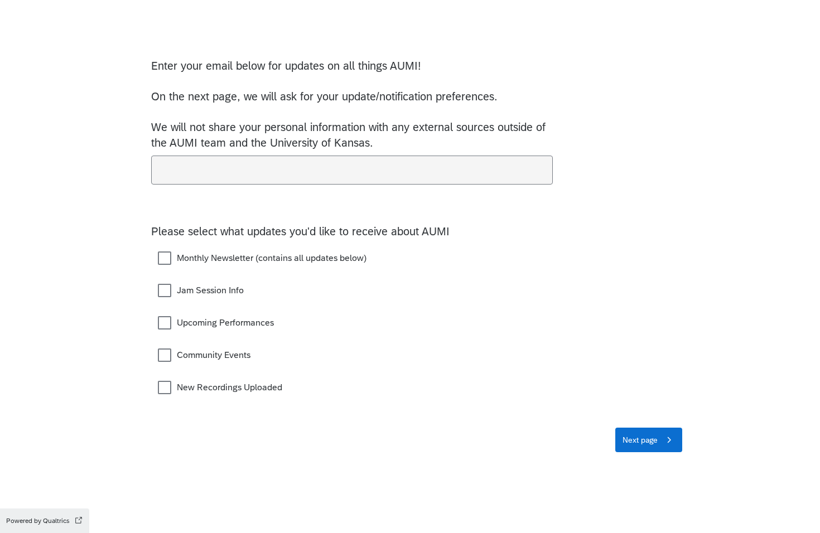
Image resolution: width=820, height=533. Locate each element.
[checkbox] (164, 258)
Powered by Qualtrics (38, 521)
